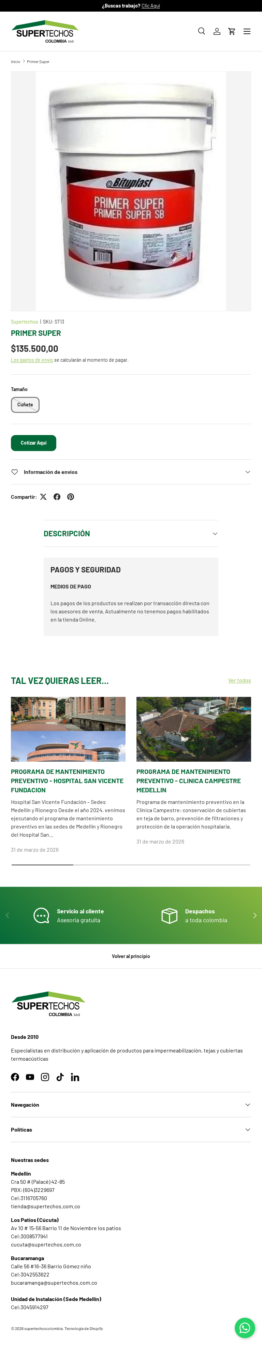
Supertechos (24, 322)
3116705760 (33, 1198)
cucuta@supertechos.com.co (46, 1244)
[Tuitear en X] (43, 497)
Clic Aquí (151, 6)
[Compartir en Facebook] (57, 497)
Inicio (15, 61)
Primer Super (38, 61)
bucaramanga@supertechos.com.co (54, 1282)
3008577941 (34, 1236)
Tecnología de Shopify (83, 1328)
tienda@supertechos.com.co (45, 1206)
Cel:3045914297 (29, 1307)
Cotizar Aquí (33, 443)
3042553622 (34, 1274)
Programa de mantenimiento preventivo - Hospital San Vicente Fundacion (67, 780)
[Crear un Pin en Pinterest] (70, 497)
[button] (231, 31)
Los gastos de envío (32, 360)
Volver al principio (131, 956)
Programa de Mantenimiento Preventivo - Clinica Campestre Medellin (188, 780)
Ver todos (239, 680)
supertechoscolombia (43, 1328)
